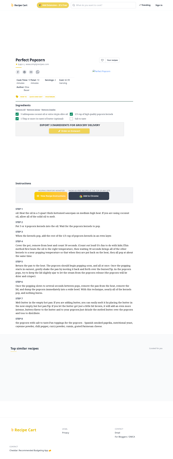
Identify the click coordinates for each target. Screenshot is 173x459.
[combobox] (103, 5)
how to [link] (23, 97)
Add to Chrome (90, 196)
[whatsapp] (37, 72)
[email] (31, 72)
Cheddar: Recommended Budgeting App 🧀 (30, 450)
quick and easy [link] (36, 97)
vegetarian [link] (50, 97)
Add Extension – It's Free (54, 5)
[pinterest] (24, 72)
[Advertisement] (85, 32)
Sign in (159, 5)
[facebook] (18, 72)
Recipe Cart (25, 430)
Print (127, 60)
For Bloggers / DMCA (125, 436)
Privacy (65, 432)
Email (117, 432)
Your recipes (112, 60)
